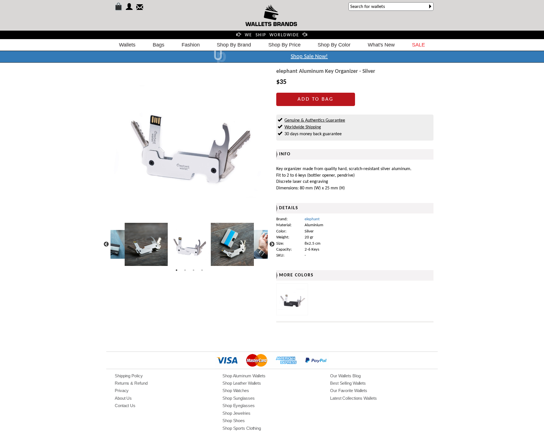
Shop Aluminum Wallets (243, 375)
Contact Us (125, 405)
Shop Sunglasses (238, 398)
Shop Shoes (233, 420)
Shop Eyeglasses (238, 405)
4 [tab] (202, 270)
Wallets (127, 45)
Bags (158, 45)
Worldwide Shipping (302, 127)
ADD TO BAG (315, 99)
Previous (106, 244)
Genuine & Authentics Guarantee (314, 120)
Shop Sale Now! (309, 57)
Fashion (191, 45)
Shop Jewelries (236, 413)
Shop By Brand (234, 45)
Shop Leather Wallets (241, 383)
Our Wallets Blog (345, 375)
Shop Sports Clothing (241, 428)
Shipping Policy (129, 375)
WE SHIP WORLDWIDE (272, 35)
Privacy (122, 390)
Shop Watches (235, 390)
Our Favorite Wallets (348, 390)
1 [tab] (176, 270)
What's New (381, 45)
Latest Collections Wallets (353, 398)
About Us (123, 398)
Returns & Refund (131, 383)
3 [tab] (193, 270)
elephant (312, 219)
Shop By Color (334, 45)
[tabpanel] (189, 244)
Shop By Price (284, 45)
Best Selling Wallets (348, 383)
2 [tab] (185, 270)
